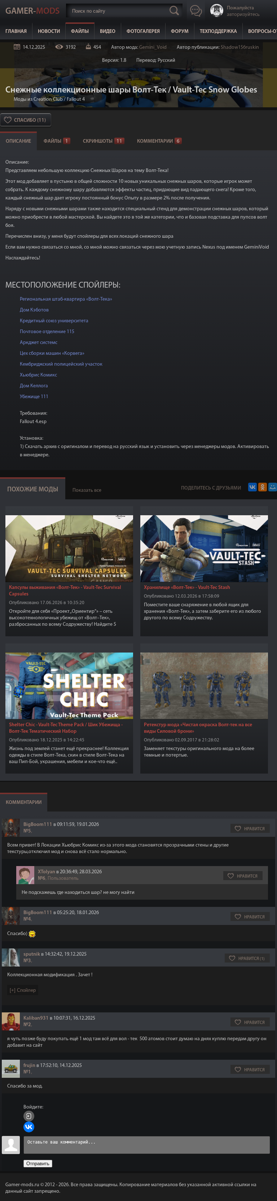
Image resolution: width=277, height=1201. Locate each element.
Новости (49, 31)
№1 (27, 1072)
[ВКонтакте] (252, 487)
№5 (27, 831)
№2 (27, 1025)
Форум (180, 31)
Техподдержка (218, 31)
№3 (27, 961)
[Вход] (28, 1116)
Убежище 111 (34, 397)
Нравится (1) (251, 959)
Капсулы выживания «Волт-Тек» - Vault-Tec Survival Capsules (65, 591)
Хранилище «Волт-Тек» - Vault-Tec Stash (187, 587)
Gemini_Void (153, 47)
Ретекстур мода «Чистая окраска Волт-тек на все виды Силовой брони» (198, 728)
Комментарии (158, 141)
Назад (8, 99)
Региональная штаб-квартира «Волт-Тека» (66, 299)
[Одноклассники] (262, 487)
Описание (18, 141)
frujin (29, 1065)
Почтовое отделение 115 (47, 332)
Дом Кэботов (34, 310)
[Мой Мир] (272, 487)
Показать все (86, 490)
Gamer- (32, 11)
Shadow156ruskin (240, 47)
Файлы (80, 31)
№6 (41, 878)
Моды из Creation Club (38, 99)
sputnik (31, 954)
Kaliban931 (36, 1018)
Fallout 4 (76, 99)
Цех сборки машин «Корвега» (52, 353)
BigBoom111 (37, 824)
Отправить (37, 1163)
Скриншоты (102, 141)
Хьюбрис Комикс (38, 375)
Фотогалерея (143, 31)
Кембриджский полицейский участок (61, 364)
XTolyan (46, 872)
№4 (27, 919)
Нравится (254, 829)
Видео (107, 31)
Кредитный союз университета (54, 321)
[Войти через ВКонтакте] (28, 1127)
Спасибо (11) (30, 120)
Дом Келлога (34, 386)
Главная (16, 31)
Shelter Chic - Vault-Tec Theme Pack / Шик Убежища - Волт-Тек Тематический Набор (66, 728)
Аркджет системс (38, 342)
